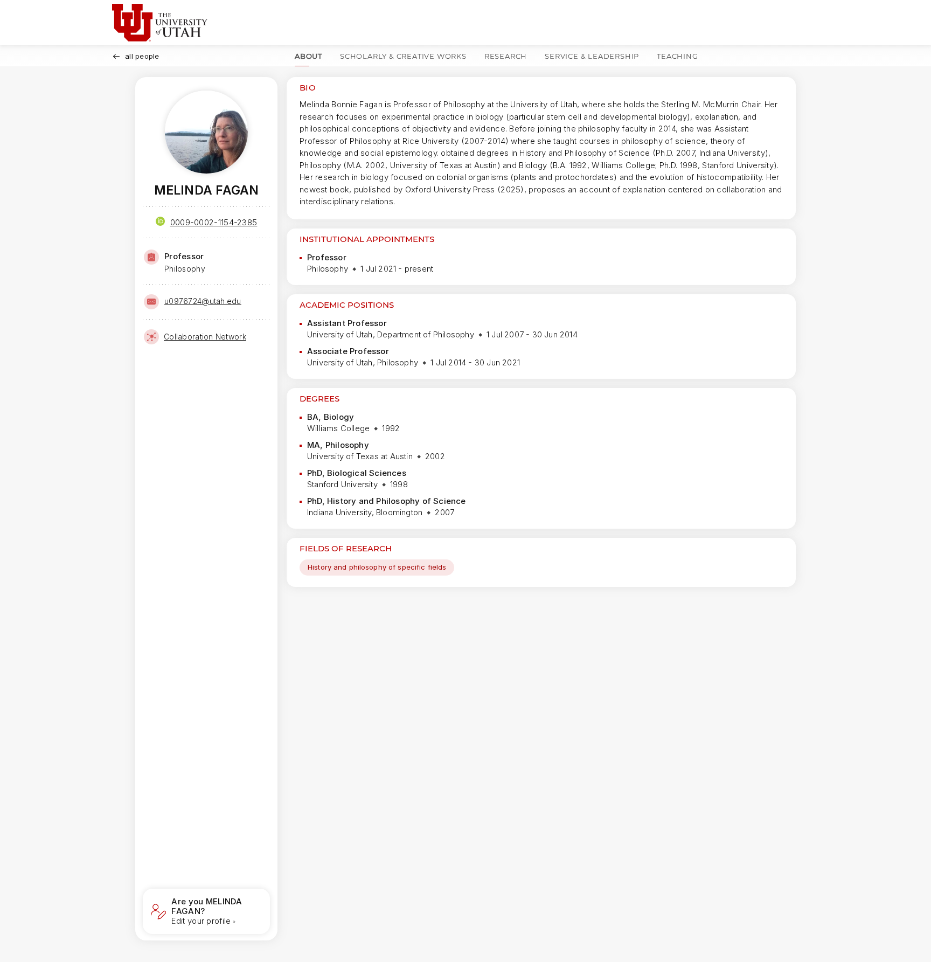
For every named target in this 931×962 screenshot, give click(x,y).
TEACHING (677, 56)
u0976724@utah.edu (202, 301)
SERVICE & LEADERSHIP (592, 56)
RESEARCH (505, 56)
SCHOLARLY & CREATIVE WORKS (403, 56)
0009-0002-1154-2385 (214, 222)
